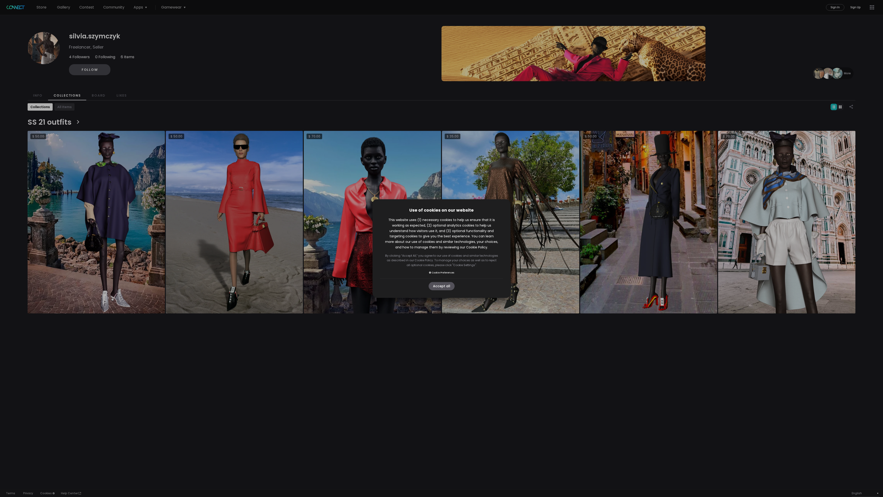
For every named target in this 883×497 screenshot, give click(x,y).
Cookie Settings (464, 265)
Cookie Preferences (443, 272)
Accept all (441, 286)
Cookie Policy (476, 247)
